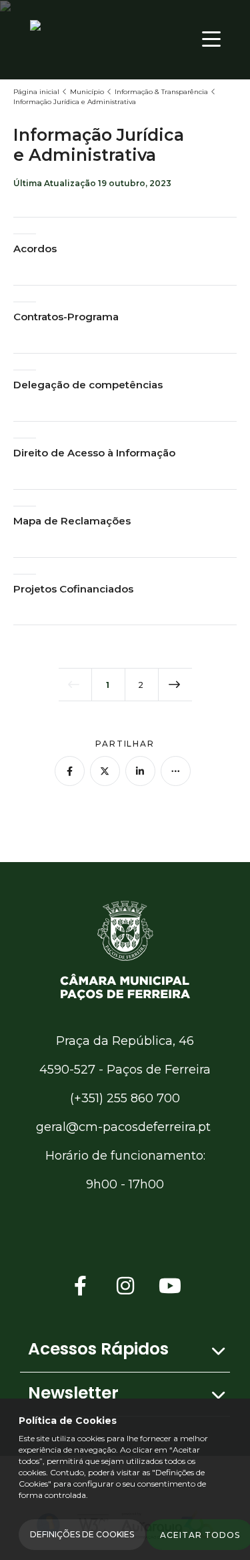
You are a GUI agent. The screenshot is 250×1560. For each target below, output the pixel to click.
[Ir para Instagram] (125, 1286)
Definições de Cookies (82, 1534)
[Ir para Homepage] (83, 39)
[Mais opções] (176, 771)
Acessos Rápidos (98, 1348)
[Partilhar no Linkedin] (140, 771)
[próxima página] (175, 685)
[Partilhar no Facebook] (70, 771)
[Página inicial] (125, 949)
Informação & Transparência (161, 91)
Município (87, 91)
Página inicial (36, 91)
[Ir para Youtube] (170, 1286)
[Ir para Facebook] (80, 1286)
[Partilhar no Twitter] (105, 771)
